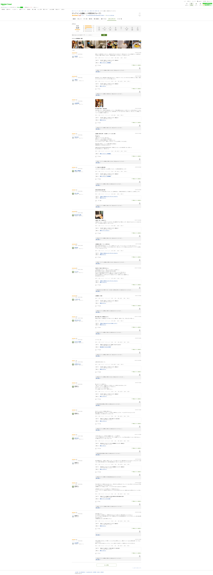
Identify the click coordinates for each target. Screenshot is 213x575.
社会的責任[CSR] (89, 572)
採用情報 (94, 572)
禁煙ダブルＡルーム (103, 120)
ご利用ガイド (189, 1)
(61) (96, 18)
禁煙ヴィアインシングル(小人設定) (105, 498)
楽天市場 (204, 1)
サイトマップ (194, 1)
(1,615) (111, 18)
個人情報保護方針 (82, 572)
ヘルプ (185, 1)
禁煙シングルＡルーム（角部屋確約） (105, 62)
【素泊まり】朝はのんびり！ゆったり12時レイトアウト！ (108, 323)
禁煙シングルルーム (103, 86)
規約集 (98, 572)
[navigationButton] (139, 44)
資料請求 (102, 572)
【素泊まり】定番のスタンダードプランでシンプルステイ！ (109, 196)
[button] (75, 44)
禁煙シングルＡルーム (103, 282)
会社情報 (76, 572)
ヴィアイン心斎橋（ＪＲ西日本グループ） (87, 13)
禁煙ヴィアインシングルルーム (104, 230)
